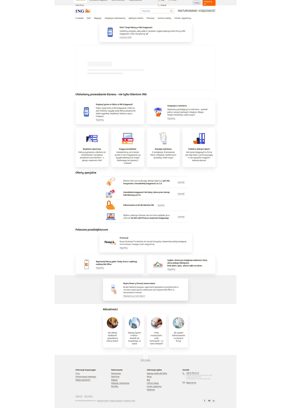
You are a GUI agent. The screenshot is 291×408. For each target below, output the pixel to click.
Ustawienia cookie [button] (129, 401)
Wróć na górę (145, 360)
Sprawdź (181, 216)
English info (79, 396)
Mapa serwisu (88, 396)
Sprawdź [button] (181, 182)
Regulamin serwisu (103, 401)
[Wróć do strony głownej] (82, 10)
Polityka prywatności (116, 401)
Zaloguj (196, 3)
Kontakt (163, 5)
